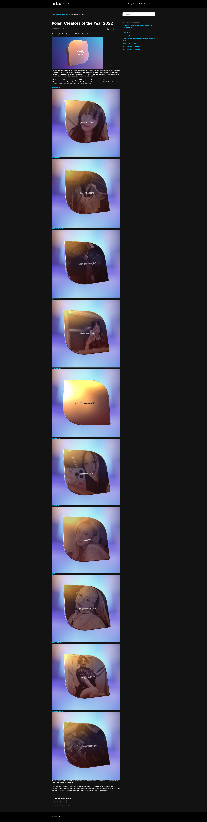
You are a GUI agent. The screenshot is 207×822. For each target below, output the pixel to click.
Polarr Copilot (127, 36)
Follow (117, 29)
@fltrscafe (55, 438)
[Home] (56, 4)
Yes (57, 801)
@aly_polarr (55, 642)
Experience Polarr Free (130, 30)
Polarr (53, 14)
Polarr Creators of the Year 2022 (132, 46)
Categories (132, 4)
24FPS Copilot (127, 33)
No (64, 801)
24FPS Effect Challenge (130, 43)
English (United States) (146, 4)
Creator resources (62, 14)
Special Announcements (77, 14)
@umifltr (54, 505)
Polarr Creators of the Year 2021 (132, 49)
